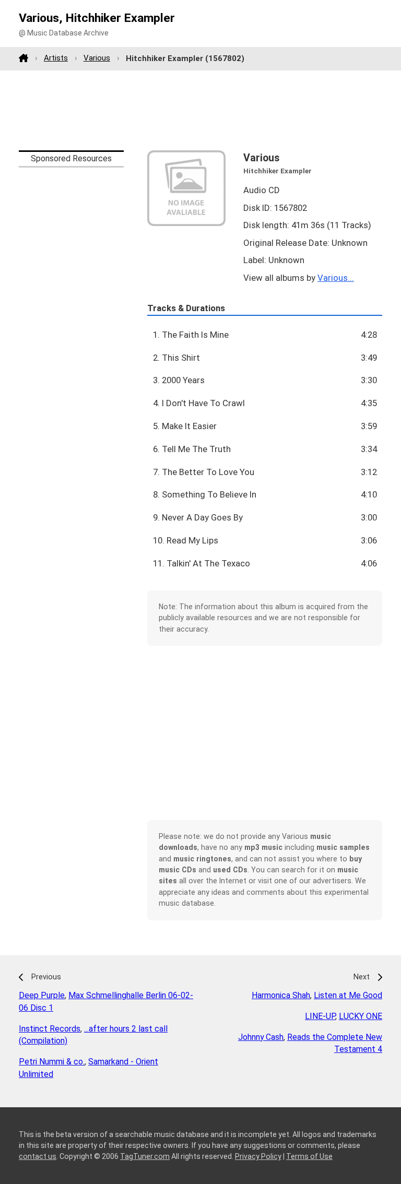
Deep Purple (42, 995)
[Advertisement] (200, 110)
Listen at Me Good (348, 995)
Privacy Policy (258, 1156)
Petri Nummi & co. (52, 1062)
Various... (335, 278)
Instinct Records (49, 1029)
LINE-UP (320, 1016)
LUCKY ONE (360, 1016)
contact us (37, 1156)
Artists (56, 58)
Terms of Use (309, 1156)
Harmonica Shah (281, 995)
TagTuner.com (145, 1156)
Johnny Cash (261, 1037)
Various (97, 58)
